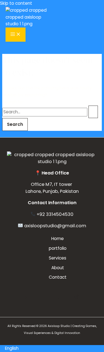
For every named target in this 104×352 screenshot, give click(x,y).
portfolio (58, 248)
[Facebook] (60, 298)
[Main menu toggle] (16, 35)
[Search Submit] (93, 112)
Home (57, 238)
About (57, 268)
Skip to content (16, 3)
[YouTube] (44, 298)
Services (57, 258)
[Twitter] (28, 298)
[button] (52, 348)
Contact (58, 277)
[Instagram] (76, 298)
